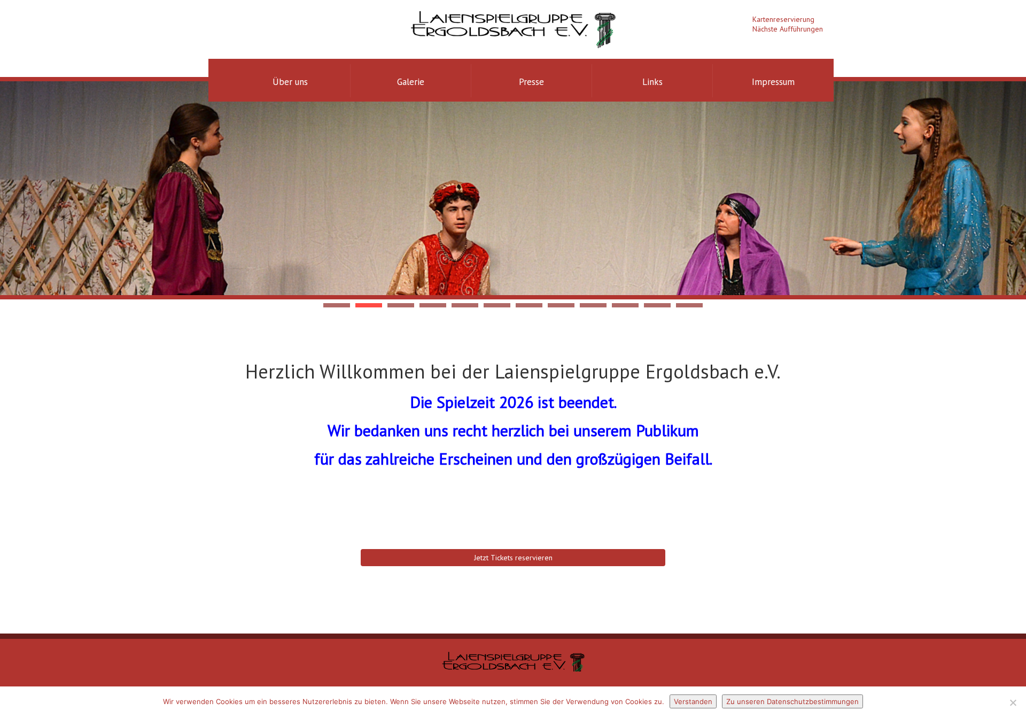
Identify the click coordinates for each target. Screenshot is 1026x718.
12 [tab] (689, 305)
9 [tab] (593, 305)
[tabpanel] (513, 188)
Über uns (290, 82)
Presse (531, 82)
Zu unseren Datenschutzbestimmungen (792, 701)
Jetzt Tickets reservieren (513, 557)
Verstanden (693, 701)
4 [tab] (432, 305)
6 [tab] (497, 305)
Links (652, 82)
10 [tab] (625, 305)
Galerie (410, 82)
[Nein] (1012, 702)
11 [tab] (657, 305)
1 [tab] (336, 305)
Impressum (773, 82)
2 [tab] (368, 305)
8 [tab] (561, 305)
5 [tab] (465, 305)
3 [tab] (400, 305)
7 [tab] (529, 305)
